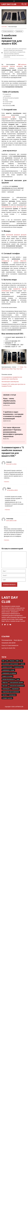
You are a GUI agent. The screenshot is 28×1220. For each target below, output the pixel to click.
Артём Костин (7, 421)
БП (7, 661)
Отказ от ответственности (10, 645)
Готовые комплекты (8, 31)
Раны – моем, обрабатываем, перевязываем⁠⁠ (9, 400)
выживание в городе (8, 670)
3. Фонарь (5, 100)
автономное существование (10, 664)
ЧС (21, 661)
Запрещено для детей (8, 643)
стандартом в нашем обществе (14, 261)
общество (5, 682)
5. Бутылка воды (7, 103)
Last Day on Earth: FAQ (8, 648)
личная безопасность (8, 679)
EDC (5, 48)
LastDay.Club (6, 405)
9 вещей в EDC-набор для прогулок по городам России (13, 385)
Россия (12, 661)
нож (18, 679)
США (17, 661)
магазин (8, 48)
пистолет (6, 52)
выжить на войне (7, 676)
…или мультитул (7, 96)
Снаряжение (19, 31)
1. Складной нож (7, 94)
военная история (7, 667)
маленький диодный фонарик (16, 234)
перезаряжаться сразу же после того (14, 206)
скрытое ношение (9, 53)
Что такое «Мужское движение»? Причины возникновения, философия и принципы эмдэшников (13, 431)
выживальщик (18, 667)
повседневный (8, 117)
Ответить (6, 481)
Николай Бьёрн (12, 26)
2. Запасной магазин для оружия (11, 98)
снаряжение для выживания (10, 692)
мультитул (15, 48)
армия (22, 664)
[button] (22, 4)
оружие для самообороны (15, 50)
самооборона (13, 52)
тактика (4, 695)
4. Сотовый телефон (8, 101)
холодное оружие (7, 698)
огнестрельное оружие (16, 682)
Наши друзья (18, 640)
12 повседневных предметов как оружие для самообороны (12, 378)
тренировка (12, 695)
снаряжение (15, 688)
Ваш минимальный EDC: (9, 105)
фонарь (14, 55)
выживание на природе (9, 673)
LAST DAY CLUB (9, 4)
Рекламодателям (7, 640)
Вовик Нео (6, 438)
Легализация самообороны (10, 381)
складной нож (21, 52)
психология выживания (17, 685)
